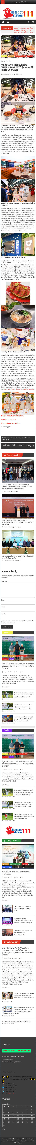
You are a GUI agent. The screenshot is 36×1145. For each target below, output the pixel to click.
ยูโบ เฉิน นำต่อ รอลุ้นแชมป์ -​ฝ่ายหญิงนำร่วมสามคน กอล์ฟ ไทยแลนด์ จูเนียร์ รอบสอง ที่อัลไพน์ (23, 707)
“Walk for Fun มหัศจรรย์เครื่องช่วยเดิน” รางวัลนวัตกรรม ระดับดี (16, 439)
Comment (4, 581)
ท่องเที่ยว (3, 55)
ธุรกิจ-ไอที (10, 55)
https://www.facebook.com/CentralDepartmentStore (19, 389)
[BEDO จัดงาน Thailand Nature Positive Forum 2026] (18, 856)
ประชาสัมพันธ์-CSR (20, 55)
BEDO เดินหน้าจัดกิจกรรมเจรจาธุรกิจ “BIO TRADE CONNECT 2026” (23, 908)
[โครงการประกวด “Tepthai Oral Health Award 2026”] (7, 932)
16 (32, 1116)
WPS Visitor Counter (12, 1093)
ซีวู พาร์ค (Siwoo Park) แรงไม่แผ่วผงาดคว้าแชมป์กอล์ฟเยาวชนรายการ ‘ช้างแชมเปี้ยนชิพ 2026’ (18, 666)
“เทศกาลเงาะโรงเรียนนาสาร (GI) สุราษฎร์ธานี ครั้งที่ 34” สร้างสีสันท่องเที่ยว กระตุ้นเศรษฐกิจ (23, 719)
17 (4, 1119)
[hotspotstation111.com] (18, 14)
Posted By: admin (7, 74)
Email (3, 607)
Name (3, 600)
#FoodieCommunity (8, 420)
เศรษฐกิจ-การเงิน (7, 867)
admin (13, 491)
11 (9, 1116)
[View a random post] (33, 22)
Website (3, 614)
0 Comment (19, 74)
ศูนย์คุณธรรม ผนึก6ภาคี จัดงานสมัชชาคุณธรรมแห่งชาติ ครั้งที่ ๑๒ (18, 446)
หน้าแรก (30, 55)
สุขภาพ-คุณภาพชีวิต (15, 864)
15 (27, 1116)
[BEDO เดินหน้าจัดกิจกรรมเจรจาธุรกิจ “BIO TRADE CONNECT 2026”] (7, 908)
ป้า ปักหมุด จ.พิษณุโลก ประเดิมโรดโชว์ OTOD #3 (16, 1021)
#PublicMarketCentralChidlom (12, 416)
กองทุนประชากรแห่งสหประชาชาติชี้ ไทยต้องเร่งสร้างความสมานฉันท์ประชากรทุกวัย (23, 920)
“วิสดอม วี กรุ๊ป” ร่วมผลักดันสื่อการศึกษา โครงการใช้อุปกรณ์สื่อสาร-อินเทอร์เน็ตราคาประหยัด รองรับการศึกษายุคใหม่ (17, 487)
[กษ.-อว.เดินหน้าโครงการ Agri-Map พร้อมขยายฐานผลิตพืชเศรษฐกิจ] (18, 542)
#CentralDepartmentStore (10, 423)
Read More (5, 687)
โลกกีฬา (12, 659)
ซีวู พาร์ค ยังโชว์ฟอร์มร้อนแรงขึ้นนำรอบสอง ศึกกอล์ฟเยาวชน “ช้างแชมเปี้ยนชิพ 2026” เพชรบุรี (24, 30)
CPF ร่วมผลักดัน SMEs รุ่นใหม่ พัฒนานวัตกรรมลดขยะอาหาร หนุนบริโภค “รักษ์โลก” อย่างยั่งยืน (18, 522)
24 (4, 1122)
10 (4, 1116)
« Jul (3, 1129)
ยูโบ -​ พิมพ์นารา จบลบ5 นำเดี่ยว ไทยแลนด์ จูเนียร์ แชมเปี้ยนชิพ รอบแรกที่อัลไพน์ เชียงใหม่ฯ (24, 816)
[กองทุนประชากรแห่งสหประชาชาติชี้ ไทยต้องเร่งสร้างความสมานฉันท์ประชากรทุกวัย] (7, 920)
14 (23, 1116)
